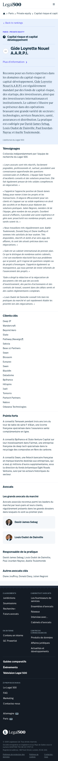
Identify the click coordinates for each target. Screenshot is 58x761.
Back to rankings (14, 23)
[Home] (25, 4)
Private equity (24, 14)
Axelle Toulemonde (27, 132)
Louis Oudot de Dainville (19, 128)
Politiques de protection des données (14, 756)
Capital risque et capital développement (22, 39)
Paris (11, 14)
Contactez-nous (48, 756)
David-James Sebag (37, 124)
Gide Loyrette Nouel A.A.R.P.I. (30, 51)
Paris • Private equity (13, 32)
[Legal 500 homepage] (29, 732)
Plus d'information (13, 62)
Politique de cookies (33, 756)
